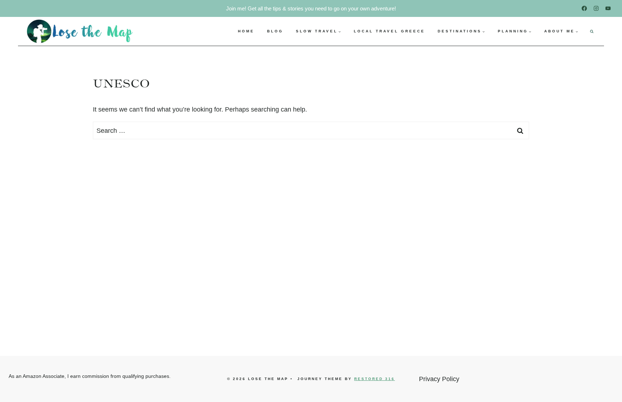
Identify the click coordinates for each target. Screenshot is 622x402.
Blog (275, 31)
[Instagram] (596, 8)
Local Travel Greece (389, 31)
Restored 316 (374, 379)
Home (246, 31)
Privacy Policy (439, 379)
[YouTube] (608, 8)
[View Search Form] (591, 31)
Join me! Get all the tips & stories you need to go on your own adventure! (311, 8)
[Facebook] (584, 8)
